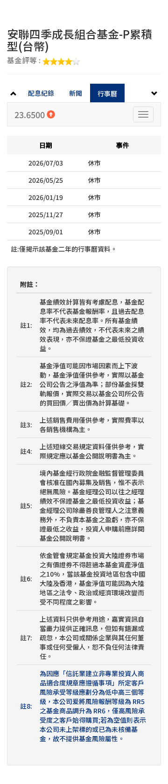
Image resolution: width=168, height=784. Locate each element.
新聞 (75, 93)
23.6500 (30, 114)
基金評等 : (24, 61)
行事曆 (107, 93)
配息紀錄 (41, 93)
